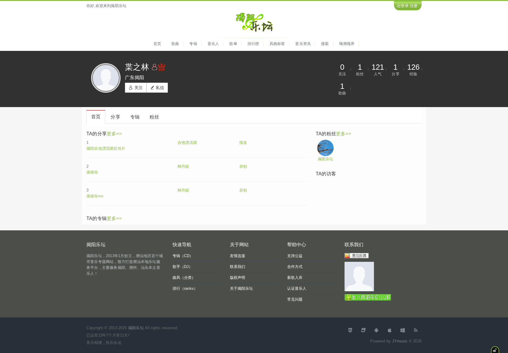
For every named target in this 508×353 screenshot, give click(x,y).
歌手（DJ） (183, 266)
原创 (243, 166)
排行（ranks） (185, 288)
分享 (115, 116)
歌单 (233, 43)
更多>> (114, 133)
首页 (157, 43)
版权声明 (237, 277)
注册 (413, 6)
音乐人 (213, 43)
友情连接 (237, 256)
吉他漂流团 (187, 142)
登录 (404, 6)
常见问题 (295, 299)
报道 (243, 142)
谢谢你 (92, 172)
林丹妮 (183, 166)
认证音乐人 (297, 288)
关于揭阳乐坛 (241, 288)
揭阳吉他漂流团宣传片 (105, 148)
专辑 (193, 43)
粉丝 (154, 116)
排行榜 (253, 43)
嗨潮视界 (347, 43)
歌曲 (175, 43)
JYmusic (399, 341)
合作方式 (295, 266)
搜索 (325, 43)
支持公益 (295, 256)
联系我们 (237, 266)
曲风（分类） (184, 277)
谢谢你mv (94, 196)
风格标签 (277, 43)
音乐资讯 (303, 43)
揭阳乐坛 (325, 159)
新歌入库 (295, 277)
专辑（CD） (183, 256)
